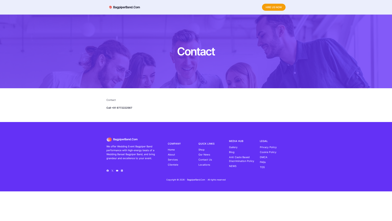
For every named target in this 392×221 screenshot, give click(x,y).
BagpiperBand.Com (126, 7)
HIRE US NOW (274, 7)
